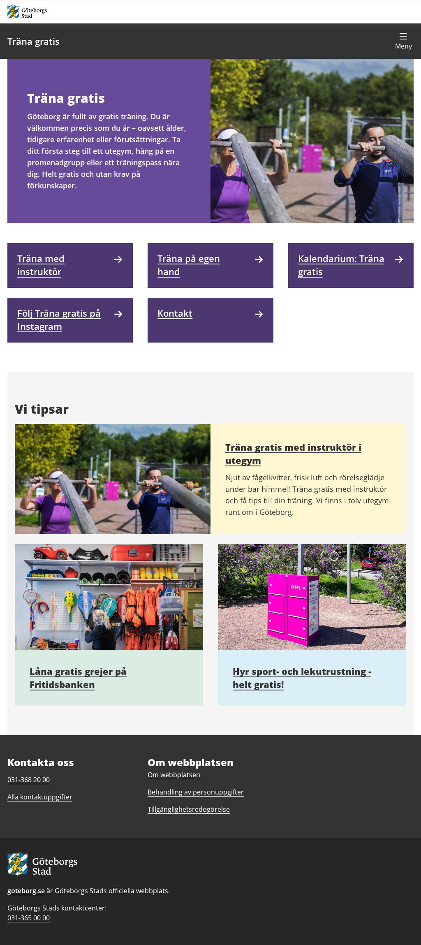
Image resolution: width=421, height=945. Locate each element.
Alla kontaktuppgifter (39, 796)
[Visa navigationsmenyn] (403, 41)
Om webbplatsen (174, 774)
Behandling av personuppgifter (196, 792)
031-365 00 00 (28, 917)
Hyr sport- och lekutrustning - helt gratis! (302, 677)
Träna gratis (33, 41)
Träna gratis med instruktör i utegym (293, 453)
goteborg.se (26, 890)
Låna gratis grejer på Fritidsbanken (78, 677)
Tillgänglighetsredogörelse (189, 809)
